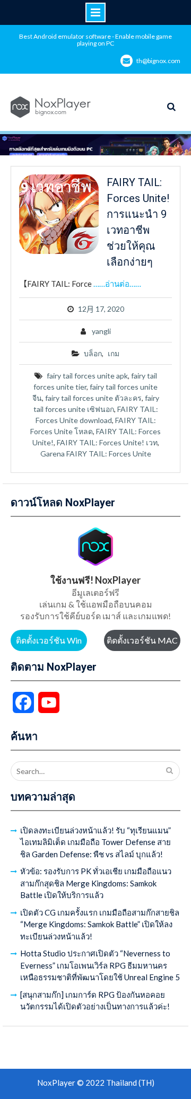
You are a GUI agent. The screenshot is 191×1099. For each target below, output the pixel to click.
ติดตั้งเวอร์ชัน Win (49, 640)
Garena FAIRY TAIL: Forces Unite (95, 453)
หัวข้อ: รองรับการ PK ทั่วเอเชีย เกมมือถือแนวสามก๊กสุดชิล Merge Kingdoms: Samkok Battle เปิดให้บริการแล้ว (95, 883)
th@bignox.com (158, 61)
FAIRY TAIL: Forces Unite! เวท (107, 442)
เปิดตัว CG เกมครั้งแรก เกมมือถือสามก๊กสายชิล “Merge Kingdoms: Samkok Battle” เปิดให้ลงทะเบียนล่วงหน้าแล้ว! (99, 924)
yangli (101, 331)
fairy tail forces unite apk (87, 375)
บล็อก (93, 353)
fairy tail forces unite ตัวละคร (93, 397)
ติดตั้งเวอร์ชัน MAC (142, 640)
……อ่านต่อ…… (117, 283)
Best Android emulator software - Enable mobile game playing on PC (95, 39)
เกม (113, 353)
